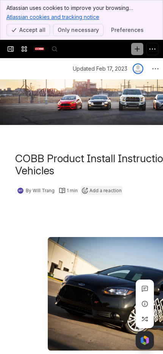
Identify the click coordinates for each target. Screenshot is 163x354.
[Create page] (145, 319)
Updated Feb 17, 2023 (100, 68)
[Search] (55, 49)
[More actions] (155, 69)
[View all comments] (145, 289)
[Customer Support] (39, 49)
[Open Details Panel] (145, 304)
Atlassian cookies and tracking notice (52, 17)
